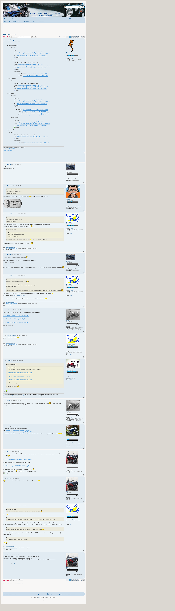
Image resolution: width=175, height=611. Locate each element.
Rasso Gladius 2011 (7, 150)
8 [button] (81, 37)
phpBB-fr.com (46, 598)
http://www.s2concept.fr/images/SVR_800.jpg (15, 319)
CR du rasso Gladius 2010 (9, 148)
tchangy (68, 199)
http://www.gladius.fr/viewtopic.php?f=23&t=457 (35, 75)
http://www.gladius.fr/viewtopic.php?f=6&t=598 (30, 52)
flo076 (67, 436)
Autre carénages (9, 34)
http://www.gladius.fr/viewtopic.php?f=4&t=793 (19, 432)
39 (71, 470)
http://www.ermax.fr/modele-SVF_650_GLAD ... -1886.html (32, 136)
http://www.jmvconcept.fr (11, 248)
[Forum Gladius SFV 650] (11, 10)
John (67, 52)
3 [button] (74, 37)
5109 (72, 374)
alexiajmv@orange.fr (10, 247)
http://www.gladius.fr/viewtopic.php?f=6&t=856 (18, 430)
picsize (67, 320)
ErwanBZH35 (69, 369)
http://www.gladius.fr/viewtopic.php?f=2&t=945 (13, 395)
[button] (67, 37)
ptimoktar (68, 171)
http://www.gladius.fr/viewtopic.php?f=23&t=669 (35, 109)
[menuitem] (13, 19)
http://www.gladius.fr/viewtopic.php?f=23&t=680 (36, 142)
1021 (72, 205)
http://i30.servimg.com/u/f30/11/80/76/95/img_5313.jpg (17, 459)
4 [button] (76, 37)
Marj (67, 464)
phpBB (39, 597)
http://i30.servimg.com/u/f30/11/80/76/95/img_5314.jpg (17, 466)
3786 (72, 58)
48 (71, 326)
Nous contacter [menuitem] (43, 594)
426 (72, 442)
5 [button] (78, 37)
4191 (72, 228)
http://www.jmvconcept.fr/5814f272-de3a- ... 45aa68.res (35, 53)
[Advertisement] (44, 28)
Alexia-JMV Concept (70, 222)
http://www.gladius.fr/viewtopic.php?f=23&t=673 (37, 73)
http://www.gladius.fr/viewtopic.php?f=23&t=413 (34, 111)
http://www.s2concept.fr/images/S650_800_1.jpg (16, 322)
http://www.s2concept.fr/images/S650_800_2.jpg (16, 315)
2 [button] (72, 37)
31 (71, 176)
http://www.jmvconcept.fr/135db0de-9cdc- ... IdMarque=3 (32, 55)
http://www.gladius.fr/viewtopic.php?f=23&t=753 (36, 113)
